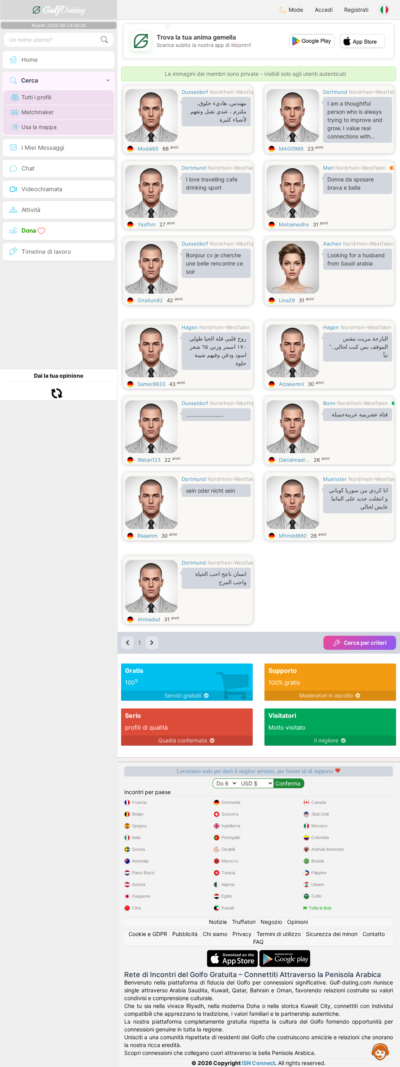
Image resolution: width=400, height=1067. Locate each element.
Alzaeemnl (291, 384)
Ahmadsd (149, 619)
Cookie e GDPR (148, 934)
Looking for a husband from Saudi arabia (356, 259)
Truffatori (243, 921)
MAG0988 (291, 148)
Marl (328, 168)
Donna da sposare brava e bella (350, 183)
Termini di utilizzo (279, 934)
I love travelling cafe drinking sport (212, 183)
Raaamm (147, 536)
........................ (204, 414)
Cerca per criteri (365, 642)
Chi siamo (215, 934)
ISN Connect (258, 1063)
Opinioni (297, 921)
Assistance (380, 1051)
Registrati (356, 9)
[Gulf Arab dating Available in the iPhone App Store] (233, 953)
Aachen (332, 243)
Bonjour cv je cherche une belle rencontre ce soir (214, 263)
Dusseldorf (195, 92)
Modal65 (148, 148)
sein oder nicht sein (210, 490)
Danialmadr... (294, 460)
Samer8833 (151, 384)
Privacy (242, 934)
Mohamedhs (294, 224)
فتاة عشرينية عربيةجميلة (360, 414)
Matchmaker (37, 112)
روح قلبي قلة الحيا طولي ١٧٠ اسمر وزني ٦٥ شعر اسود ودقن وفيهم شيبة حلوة (217, 350)
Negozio (271, 921)
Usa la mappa (39, 127)
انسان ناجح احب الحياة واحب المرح (220, 578)
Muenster (335, 479)
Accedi (323, 9)
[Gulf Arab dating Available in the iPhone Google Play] (284, 953)
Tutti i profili (36, 97)
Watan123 (149, 460)
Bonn (329, 403)
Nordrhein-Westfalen (235, 92)
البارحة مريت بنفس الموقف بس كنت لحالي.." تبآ (358, 346)
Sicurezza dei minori (331, 934)
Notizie (218, 921)
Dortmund (335, 92)
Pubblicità (185, 934)
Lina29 (287, 300)
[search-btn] (104, 40)
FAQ (258, 941)
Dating (64, 10)
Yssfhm (146, 224)
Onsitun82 (150, 300)
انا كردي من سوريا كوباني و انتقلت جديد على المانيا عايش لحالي (358, 498)
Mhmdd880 (293, 536)
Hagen (190, 327)
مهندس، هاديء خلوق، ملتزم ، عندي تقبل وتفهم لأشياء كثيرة (218, 111)
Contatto (373, 934)
